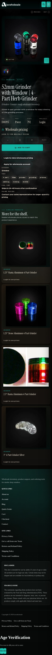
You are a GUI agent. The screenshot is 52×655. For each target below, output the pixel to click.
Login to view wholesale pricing (18, 158)
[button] (44, 120)
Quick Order (7, 509)
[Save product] (47, 147)
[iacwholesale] (25, 4)
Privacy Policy (7, 536)
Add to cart (24, 148)
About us (5, 494)
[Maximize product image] (46, 60)
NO (5, 651)
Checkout (5, 519)
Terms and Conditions (10, 556)
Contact (5, 524)
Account (5, 499)
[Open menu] (48, 4)
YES (1, 651)
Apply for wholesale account (17, 164)
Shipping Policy (8, 551)
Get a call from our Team (12, 541)
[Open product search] (43, 4)
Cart (3, 514)
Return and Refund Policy (12, 546)
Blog (3, 504)
